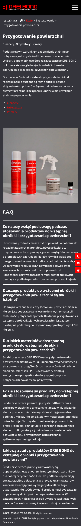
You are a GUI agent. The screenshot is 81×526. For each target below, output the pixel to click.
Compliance (9, 522)
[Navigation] (75, 7)
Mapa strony (58, 518)
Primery (12, 111)
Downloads (72, 518)
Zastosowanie (45, 20)
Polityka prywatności (39, 518)
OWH (24, 518)
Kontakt (7, 518)
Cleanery (12, 102)
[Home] (21, 20)
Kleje (29, 20)
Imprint (16, 518)
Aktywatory (14, 107)
